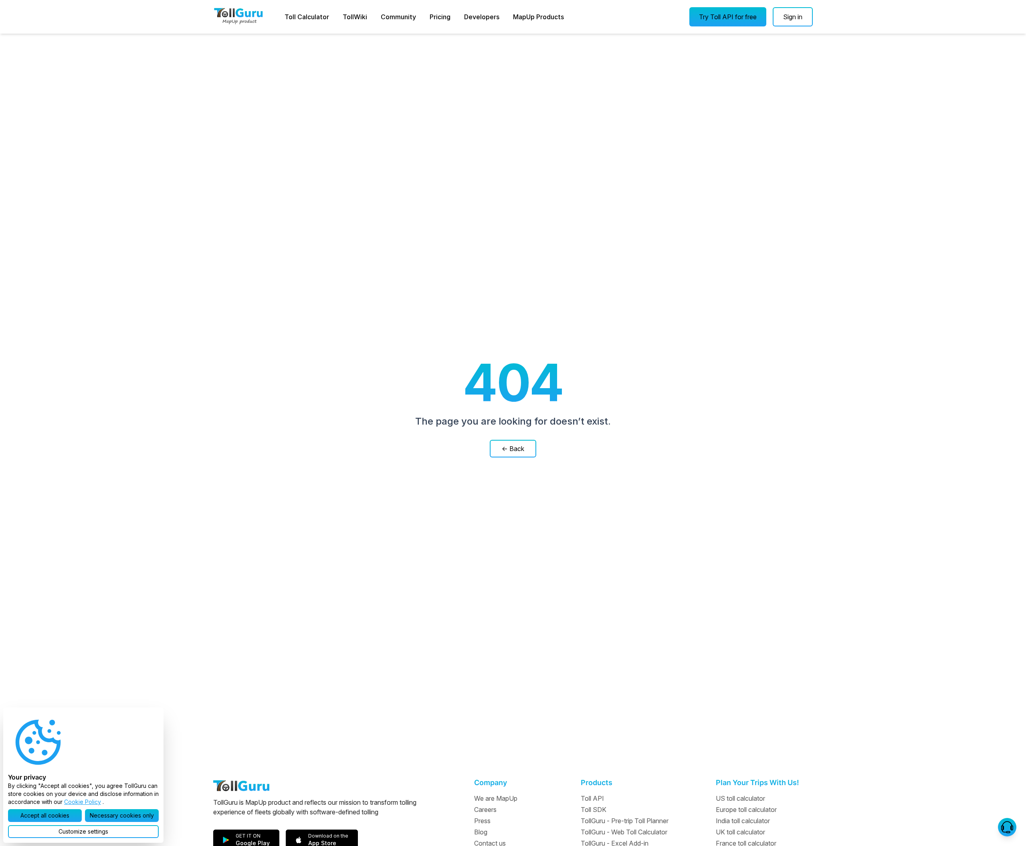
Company (490, 782)
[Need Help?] (1007, 827)
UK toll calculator (740, 832)
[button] (727, 16)
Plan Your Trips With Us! (757, 782)
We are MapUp (495, 798)
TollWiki (355, 17)
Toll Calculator (307, 17)
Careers (485, 810)
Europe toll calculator (746, 810)
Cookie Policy (82, 801)
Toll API (592, 798)
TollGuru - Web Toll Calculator (624, 832)
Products (596, 782)
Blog (480, 832)
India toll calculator (743, 821)
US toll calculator (740, 798)
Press (482, 821)
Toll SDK (593, 810)
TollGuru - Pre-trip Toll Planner (625, 821)
